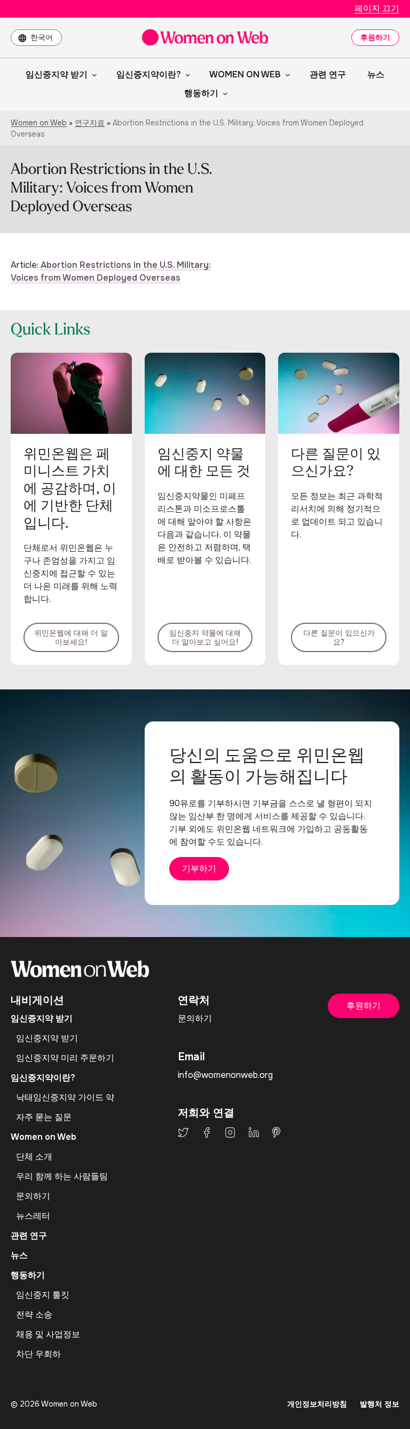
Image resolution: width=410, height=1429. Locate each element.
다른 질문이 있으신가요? (339, 637)
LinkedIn (253, 1132)
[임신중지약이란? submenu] (185, 74)
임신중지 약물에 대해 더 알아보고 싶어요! (205, 637)
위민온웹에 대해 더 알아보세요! (71, 637)
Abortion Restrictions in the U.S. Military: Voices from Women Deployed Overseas (111, 271)
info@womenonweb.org (225, 1075)
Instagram (230, 1132)
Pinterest (276, 1132)
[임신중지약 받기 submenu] (92, 74)
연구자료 (90, 123)
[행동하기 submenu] (223, 93)
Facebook (206, 1132)
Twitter (183, 1132)
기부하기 (199, 868)
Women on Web (39, 123)
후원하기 (375, 37)
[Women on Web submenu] (285, 74)
